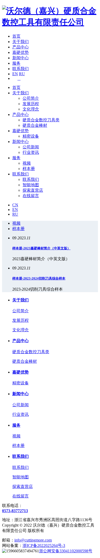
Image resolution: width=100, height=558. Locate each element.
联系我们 (20, 68)
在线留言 (31, 195)
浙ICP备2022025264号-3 (44, 545)
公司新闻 (31, 147)
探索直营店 (33, 190)
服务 (16, 63)
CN (15, 205)
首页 (16, 36)
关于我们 (20, 41)
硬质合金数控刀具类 (41, 120)
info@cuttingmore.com (33, 540)
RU (22, 74)
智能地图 (31, 185)
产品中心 (20, 47)
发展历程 (31, 104)
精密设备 (31, 136)
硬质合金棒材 (35, 125)
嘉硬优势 (20, 52)
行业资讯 (31, 152)
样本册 (29, 168)
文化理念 (31, 109)
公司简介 (31, 98)
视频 (27, 163)
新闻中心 (20, 58)
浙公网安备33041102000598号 (65, 551)
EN (15, 74)
